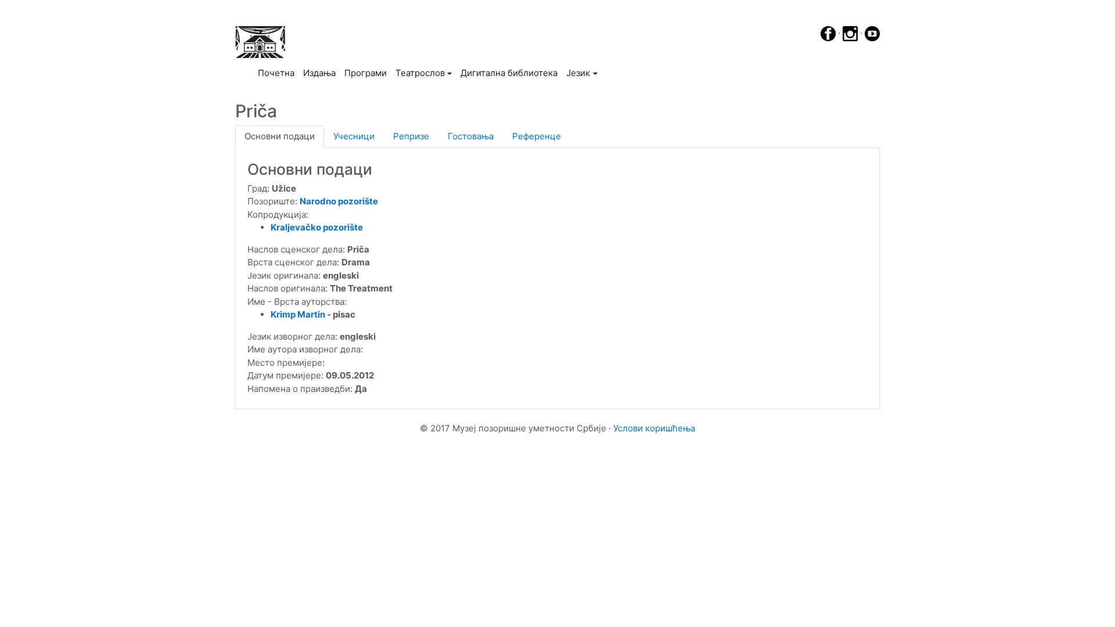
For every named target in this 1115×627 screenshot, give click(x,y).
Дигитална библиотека (509, 72)
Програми (365, 72)
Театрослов (420, 72)
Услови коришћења (654, 428)
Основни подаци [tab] (279, 136)
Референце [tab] (536, 136)
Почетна (278, 72)
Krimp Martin (298, 314)
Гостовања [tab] (471, 136)
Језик (578, 72)
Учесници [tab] (354, 136)
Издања (319, 72)
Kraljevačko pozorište (317, 227)
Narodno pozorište (339, 201)
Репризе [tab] (411, 136)
